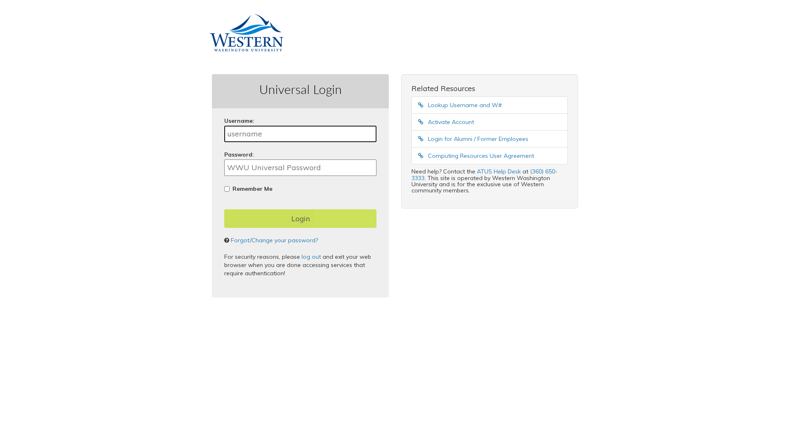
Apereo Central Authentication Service (342, 334)
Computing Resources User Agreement (480, 155)
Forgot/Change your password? (274, 240)
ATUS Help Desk (499, 171)
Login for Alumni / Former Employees (477, 139)
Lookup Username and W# (464, 105)
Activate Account (450, 122)
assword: (239, 154)
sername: (239, 120)
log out (311, 256)
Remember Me (252, 188)
